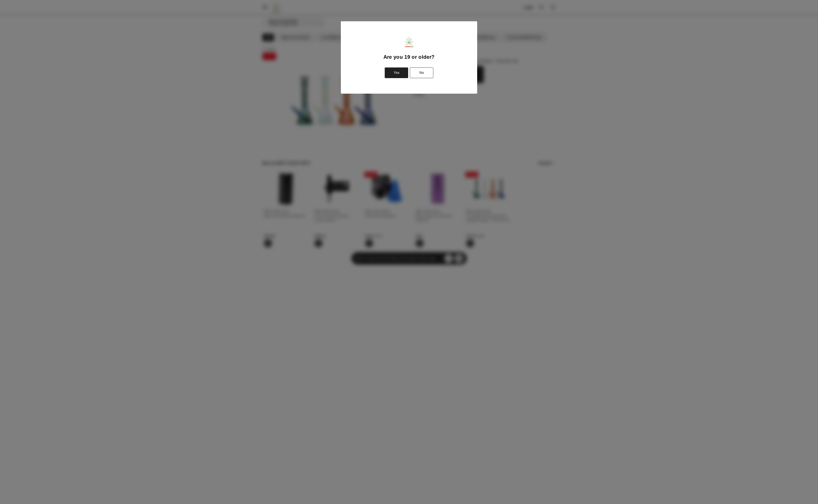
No (421, 72)
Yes (396, 72)
